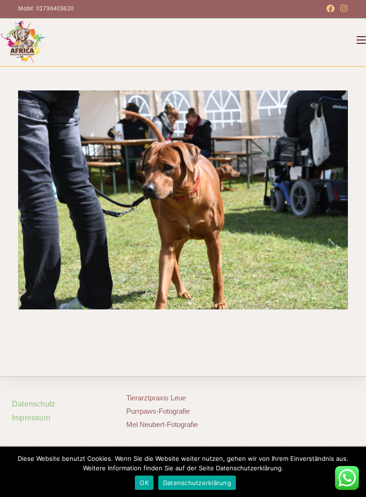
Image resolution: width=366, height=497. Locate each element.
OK (144, 483)
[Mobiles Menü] (361, 40)
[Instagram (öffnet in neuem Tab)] (342, 9)
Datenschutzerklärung (197, 483)
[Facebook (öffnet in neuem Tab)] (330, 9)
